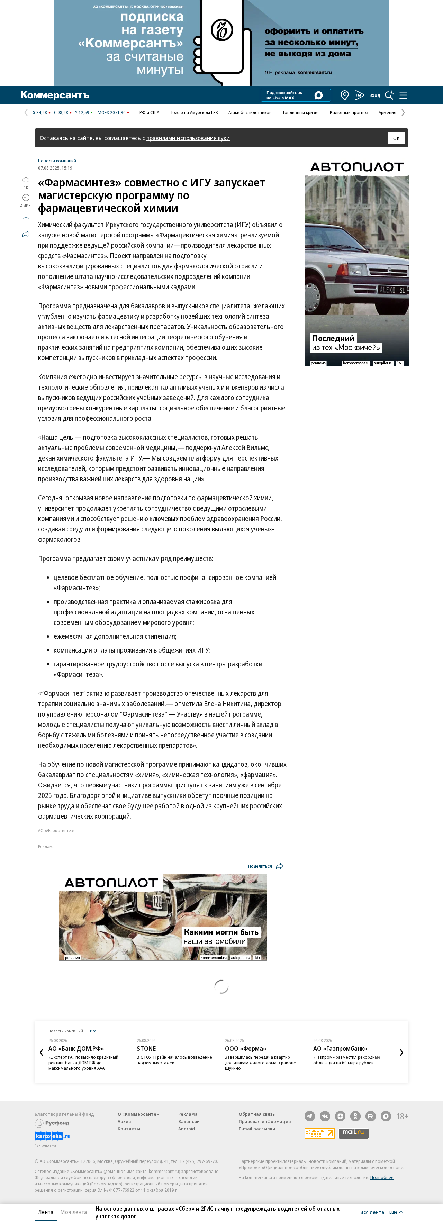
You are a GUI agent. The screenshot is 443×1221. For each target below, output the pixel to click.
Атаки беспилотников (250, 112)
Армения (387, 112)
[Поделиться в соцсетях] (26, 234)
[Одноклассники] (355, 1116)
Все (93, 1030)
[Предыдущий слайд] (41, 1052)
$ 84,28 (40, 112)
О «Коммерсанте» (138, 1114)
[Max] (386, 1116)
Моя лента (73, 1212)
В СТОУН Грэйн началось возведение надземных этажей (174, 1060)
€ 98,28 (61, 112)
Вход (374, 95)
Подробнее (382, 1177)
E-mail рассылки (257, 1129)
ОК (396, 138)
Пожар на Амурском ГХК (194, 112)
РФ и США (149, 112)
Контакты (129, 1129)
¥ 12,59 (82, 112)
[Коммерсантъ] (55, 95)
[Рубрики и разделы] (403, 95)
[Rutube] (370, 1116)
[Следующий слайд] (401, 1052)
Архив (124, 1121)
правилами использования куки (188, 138)
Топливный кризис (300, 112)
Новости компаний (57, 160)
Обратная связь (257, 1114)
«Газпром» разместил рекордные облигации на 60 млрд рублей (346, 1060)
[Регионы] (345, 95)
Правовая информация (265, 1121)
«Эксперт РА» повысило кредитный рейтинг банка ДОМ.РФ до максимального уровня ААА (83, 1062)
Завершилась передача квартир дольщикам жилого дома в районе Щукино (260, 1062)
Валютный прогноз (349, 112)
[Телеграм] (310, 1116)
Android (186, 1129)
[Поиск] (389, 95)
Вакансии (189, 1121)
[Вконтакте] (325, 1116)
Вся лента (372, 1212)
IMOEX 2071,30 (111, 112)
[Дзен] (340, 1116)
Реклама (188, 1114)
